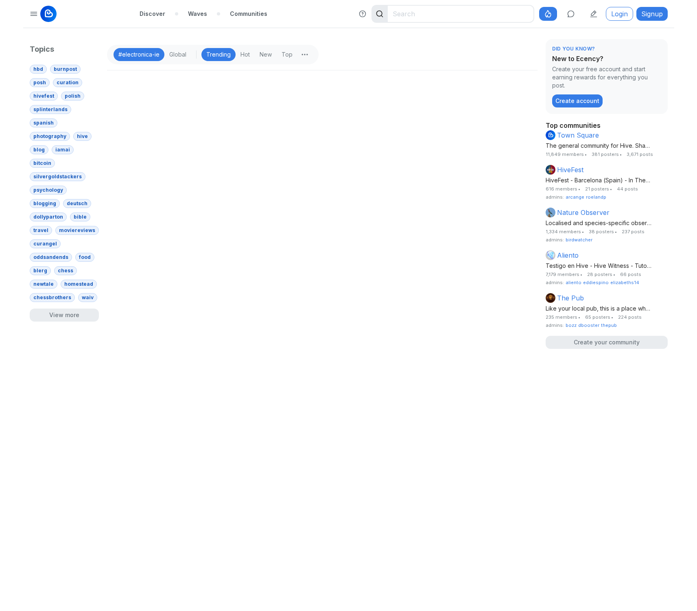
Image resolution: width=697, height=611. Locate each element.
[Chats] (571, 14)
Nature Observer (583, 212)
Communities (248, 13)
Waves (197, 13)
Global (177, 54)
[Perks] (548, 14)
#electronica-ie (139, 54)
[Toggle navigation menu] (34, 14)
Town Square (578, 135)
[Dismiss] (659, 49)
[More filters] (304, 54)
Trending (218, 54)
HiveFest (570, 170)
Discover (152, 13)
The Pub (570, 298)
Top (287, 54)
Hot (245, 54)
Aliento (568, 255)
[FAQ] (362, 14)
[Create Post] (594, 14)
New (266, 54)
